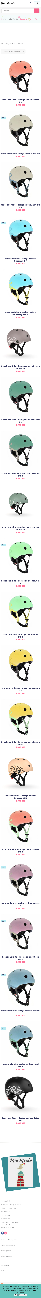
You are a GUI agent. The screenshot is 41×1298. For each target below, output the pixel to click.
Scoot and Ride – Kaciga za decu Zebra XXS (20, 1119)
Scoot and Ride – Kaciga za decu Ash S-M (20, 153)
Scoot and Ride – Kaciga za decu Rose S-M (20, 904)
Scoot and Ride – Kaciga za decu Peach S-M (21, 101)
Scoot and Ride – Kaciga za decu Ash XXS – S (20, 206)
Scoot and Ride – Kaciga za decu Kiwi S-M (20, 582)
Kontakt (3, 1271)
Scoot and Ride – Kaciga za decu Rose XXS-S (20, 958)
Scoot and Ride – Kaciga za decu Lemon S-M (20, 689)
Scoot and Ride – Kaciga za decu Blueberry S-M (20, 260)
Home (4, 19)
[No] (39, 1291)
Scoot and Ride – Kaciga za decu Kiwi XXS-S (20, 636)
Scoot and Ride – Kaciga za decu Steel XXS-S (20, 1065)
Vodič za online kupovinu (9, 1240)
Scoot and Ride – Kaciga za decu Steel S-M (20, 1012)
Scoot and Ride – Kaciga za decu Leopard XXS (20, 797)
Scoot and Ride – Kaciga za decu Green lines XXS (21, 528)
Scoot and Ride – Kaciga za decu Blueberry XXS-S (20, 313)
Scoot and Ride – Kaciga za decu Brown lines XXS (20, 367)
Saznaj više (22, 1295)
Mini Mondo (13, 19)
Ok (16, 1295)
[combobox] (13, 51)
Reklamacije (5, 1265)
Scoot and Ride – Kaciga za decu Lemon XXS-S (20, 743)
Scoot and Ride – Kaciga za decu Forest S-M (20, 421)
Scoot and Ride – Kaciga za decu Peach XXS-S (21, 851)
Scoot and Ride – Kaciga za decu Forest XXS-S (20, 475)
